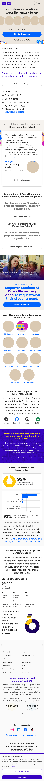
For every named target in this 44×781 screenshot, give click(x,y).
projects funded (32, 707)
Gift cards (5, 659)
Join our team (26, 659)
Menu (38, 3)
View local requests (14, 112)
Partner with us (7, 662)
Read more (10, 157)
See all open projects (22, 217)
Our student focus (28, 655)
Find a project (7, 652)
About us (25, 652)
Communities (26, 662)
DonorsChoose (6, 3)
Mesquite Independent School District (22, 9)
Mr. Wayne (9, 162)
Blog (23, 665)
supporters (12, 707)
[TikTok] (32, 729)
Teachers (29, 743)
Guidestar (36, 701)
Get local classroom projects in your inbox (22, 735)
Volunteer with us (8, 669)
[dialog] (22, 767)
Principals (11, 746)
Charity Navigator (22, 701)
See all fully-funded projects (22, 246)
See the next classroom (22, 180)
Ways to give (6, 672)
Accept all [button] (22, 777)
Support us (6, 665)
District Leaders (25, 746)
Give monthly (6, 655)
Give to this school (22, 34)
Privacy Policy (15, 766)
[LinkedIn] (19, 729)
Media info (25, 669)
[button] (6, 420)
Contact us (25, 672)
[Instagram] (12, 729)
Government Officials (22, 749)
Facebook (16, 423)
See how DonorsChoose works (22, 458)
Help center (22, 645)
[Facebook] (25, 729)
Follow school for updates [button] (23, 84)
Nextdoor (38, 423)
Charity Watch (8, 701)
